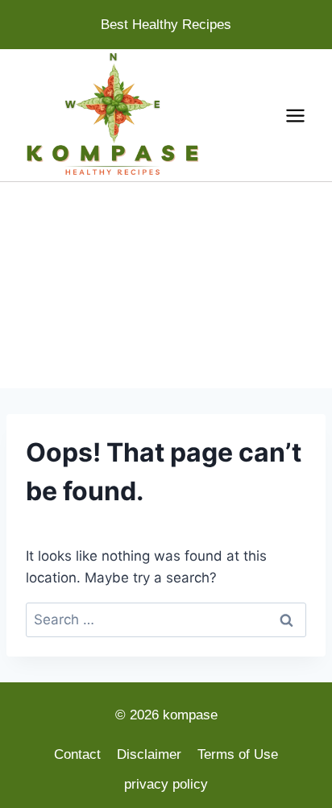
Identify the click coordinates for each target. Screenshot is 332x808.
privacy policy (166, 784)
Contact (77, 754)
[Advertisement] (166, 285)
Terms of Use (237, 754)
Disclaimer (149, 754)
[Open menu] (295, 115)
